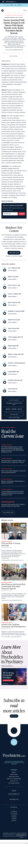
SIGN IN (14, 790)
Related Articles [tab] (13, 56)
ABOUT (14, 772)
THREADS (14, 818)
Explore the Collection (6, 666)
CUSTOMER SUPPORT (14, 783)
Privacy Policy (5, 833)
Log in (20, 256)
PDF (4, 5)
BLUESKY (14, 820)
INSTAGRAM (14, 814)
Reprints (20, 5)
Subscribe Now (14, 253)
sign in (10, 403)
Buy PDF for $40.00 (14, 400)
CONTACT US (14, 781)
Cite (15, 5)
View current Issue (8, 512)
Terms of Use (13, 833)
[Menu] (3, 1)
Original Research (10, 17)
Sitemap (21, 837)
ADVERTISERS (14, 774)
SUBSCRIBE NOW (14, 799)
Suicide (25, 10)
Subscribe (14, 716)
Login (18, 417)
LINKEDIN (14, 816)
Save (8, 5)
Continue (22, 213)
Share (11, 5)
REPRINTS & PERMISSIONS (14, 778)
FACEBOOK (14, 811)
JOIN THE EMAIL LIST (14, 794)
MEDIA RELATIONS (14, 776)
